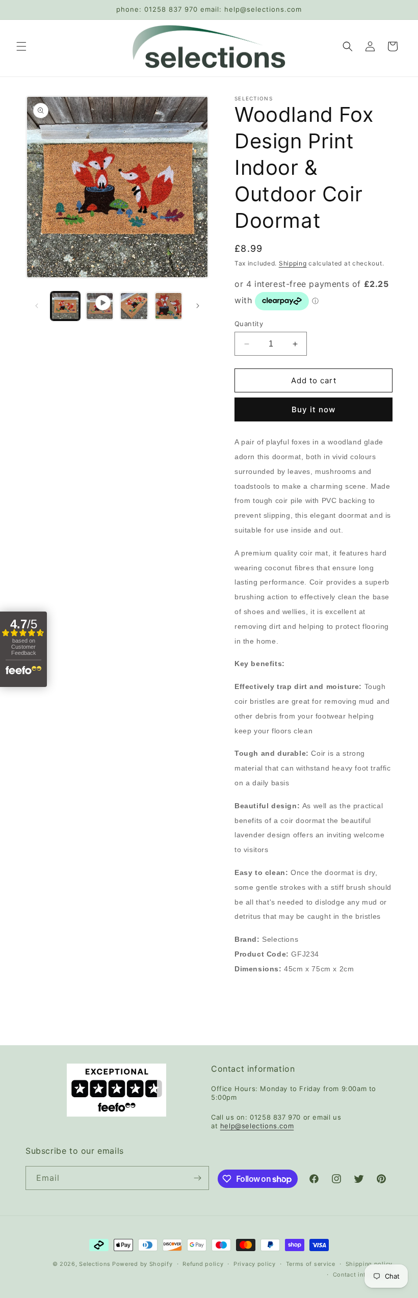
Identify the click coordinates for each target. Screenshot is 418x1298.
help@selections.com (257, 1126)
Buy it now (313, 409)
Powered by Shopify (142, 1263)
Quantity (248, 324)
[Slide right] (198, 306)
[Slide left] (36, 306)
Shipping (293, 263)
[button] (21, 46)
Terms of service (310, 1263)
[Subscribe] (197, 1178)
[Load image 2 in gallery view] (134, 306)
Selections (94, 1263)
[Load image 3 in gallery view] (169, 306)
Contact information (363, 1274)
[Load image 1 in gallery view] (65, 306)
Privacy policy (254, 1263)
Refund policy (202, 1263)
